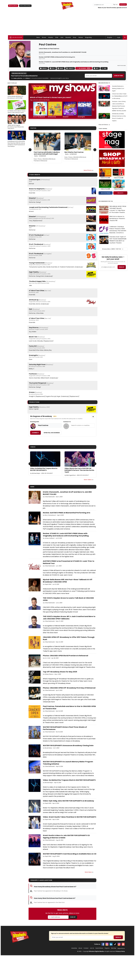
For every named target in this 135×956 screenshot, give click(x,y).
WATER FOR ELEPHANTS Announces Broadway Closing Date (68, 745)
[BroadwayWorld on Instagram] (107, 944)
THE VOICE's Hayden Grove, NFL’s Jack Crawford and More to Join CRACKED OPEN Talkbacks (69, 617)
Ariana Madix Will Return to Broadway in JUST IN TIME (15, 93)
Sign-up (115, 4)
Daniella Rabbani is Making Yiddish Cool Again (118, 88)
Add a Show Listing (25, 5)
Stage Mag (88, 37)
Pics (53, 68)
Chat (56, 37)
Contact (86, 948)
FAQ (105, 68)
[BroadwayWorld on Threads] (119, 944)
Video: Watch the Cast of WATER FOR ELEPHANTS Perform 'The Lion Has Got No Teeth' (79, 470)
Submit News (99, 948)
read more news (121, 65)
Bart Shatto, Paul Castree (74, 153)
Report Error (121, 948)
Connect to (67, 422)
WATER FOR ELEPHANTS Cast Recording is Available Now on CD (69, 854)
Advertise (74, 948)
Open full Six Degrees (52, 433)
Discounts (120, 193)
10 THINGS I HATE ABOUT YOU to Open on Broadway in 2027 (17, 107)
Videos (44, 68)
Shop (74, 37)
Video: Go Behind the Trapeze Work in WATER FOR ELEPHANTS (43, 469)
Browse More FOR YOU (111, 249)
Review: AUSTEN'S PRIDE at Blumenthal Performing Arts (57, 57)
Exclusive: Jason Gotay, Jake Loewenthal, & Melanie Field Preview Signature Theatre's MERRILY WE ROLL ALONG (119, 106)
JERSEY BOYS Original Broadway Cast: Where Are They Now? (16, 122)
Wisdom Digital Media (96, 951)
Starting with (34, 422)
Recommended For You (106, 201)
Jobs (61, 37)
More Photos (88, 170)
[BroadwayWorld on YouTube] (123, 944)
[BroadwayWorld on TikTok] (115, 944)
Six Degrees (84, 68)
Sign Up (72, 917)
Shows (44, 37)
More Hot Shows (105, 193)
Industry (50, 37)
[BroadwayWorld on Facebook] (103, 944)
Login (118, 37)
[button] (125, 37)
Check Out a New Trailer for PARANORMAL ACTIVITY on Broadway (119, 96)
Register (109, 37)
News (38, 37)
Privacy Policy (120, 951)
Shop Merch (14, 5)
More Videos (88, 480)
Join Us (92, 948)
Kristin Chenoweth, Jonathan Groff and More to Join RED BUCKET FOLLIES (62, 52)
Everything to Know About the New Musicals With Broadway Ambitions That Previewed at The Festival (16, 139)
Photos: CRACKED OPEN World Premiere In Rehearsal (44, 160)
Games (80, 37)
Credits (70, 68)
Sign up (121, 267)
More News (88, 872)
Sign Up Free (118, 76)
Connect (35, 433)
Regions (107, 948)
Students (68, 37)
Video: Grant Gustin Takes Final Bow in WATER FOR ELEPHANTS (69, 817)
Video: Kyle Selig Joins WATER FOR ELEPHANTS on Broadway (68, 801)
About (80, 948)
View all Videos (103, 124)
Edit (97, 68)
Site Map (113, 948)
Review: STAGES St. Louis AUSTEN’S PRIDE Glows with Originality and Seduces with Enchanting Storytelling (73, 62)
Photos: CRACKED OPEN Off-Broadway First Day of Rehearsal (69, 688)
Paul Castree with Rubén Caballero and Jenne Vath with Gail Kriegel (47, 154)
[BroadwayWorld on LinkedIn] (111, 944)
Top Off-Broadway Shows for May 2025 (60, 672)
